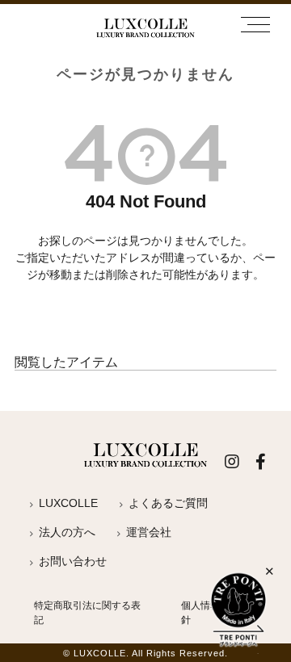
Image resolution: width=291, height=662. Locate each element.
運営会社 (148, 532)
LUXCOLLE (68, 503)
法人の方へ (67, 532)
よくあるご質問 (168, 503)
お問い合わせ (73, 561)
